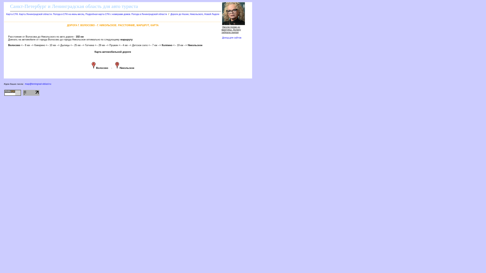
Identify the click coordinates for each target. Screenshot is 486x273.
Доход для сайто (231, 37)
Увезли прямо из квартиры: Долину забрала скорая (231, 30)
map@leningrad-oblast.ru (38, 84)
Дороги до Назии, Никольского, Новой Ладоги (194, 14)
